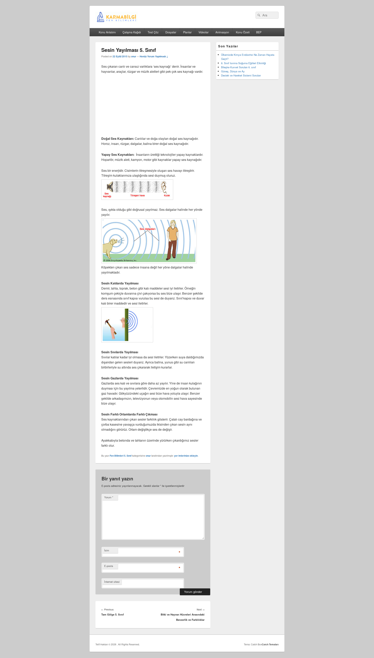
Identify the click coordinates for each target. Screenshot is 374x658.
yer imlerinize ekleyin (186, 455)
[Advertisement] (153, 107)
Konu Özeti (243, 32)
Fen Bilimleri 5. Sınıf (120, 455)
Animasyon (222, 32)
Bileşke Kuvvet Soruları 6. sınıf (238, 67)
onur (133, 56)
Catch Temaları (270, 644)
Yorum (108, 497)
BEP (258, 32)
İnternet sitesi (112, 582)
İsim (106, 550)
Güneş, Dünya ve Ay (233, 71)
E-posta (108, 566)
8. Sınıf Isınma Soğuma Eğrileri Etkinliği (243, 63)
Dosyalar (170, 32)
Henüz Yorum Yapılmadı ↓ (154, 56)
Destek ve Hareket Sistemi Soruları (241, 75)
